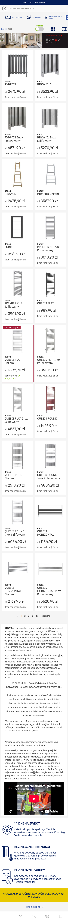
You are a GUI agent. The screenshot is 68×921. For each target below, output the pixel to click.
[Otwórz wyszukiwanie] (34, 916)
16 (37, 615)
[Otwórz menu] (7, 916)
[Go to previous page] (17, 616)
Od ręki (39, 26)
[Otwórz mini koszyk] (60, 916)
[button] (20, 916)
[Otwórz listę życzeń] (47, 916)
